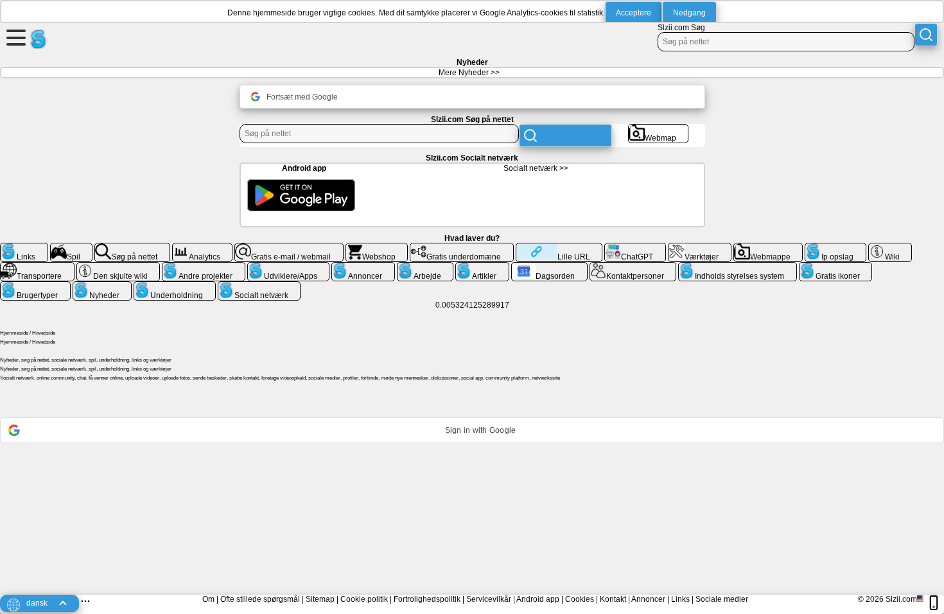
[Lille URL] (559, 247)
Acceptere (633, 12)
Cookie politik (364, 599)
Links (680, 599)
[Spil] (71, 247)
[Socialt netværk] (259, 286)
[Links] (24, 247)
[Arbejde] (425, 267)
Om (208, 599)
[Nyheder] (102, 286)
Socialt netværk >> (535, 168)
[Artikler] (482, 267)
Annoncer (648, 599)
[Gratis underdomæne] (462, 247)
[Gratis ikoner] (836, 267)
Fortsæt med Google (302, 96)
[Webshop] (376, 247)
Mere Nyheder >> (469, 72)
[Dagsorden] (549, 267)
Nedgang (689, 12)
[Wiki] (890, 247)
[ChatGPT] (635, 247)
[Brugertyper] (35, 286)
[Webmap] (658, 129)
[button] (472, 430)
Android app (537, 599)
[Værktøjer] (699, 247)
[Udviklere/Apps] (288, 267)
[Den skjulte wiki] (118, 267)
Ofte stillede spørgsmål (260, 599)
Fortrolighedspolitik (427, 599)
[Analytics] (202, 247)
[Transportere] (37, 267)
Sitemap (320, 599)
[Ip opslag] (835, 247)
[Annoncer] (363, 267)
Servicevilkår (488, 599)
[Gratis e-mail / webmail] (289, 247)
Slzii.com (901, 599)
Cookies (579, 599)
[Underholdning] (175, 286)
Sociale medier (721, 599)
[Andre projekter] (203, 267)
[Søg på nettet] (132, 247)
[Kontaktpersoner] (633, 267)
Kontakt (613, 599)
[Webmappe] (768, 247)
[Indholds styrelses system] (737, 267)
